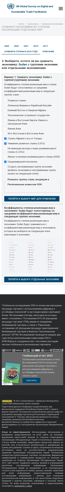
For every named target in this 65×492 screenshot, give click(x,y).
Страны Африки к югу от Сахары (25, 138)
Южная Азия (14, 128)
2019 (35, 46)
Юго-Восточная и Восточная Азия (26, 133)
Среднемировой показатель (22, 161)
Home (21, 24)
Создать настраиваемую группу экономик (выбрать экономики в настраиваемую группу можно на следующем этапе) (32, 170)
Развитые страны (17, 100)
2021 (26, 46)
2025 (6, 46)
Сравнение (32, 24)
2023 (16, 46)
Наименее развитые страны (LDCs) (26, 143)
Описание (48, 51)
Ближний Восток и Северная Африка (27, 110)
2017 (45, 46)
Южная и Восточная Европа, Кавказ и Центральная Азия (27, 122)
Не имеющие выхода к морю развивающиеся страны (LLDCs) (32, 150)
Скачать (31, 380)
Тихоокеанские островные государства (29, 115)
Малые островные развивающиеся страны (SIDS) (34, 156)
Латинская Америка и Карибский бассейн (30, 105)
